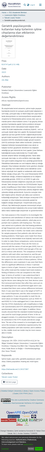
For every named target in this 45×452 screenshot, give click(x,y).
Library (25, 391)
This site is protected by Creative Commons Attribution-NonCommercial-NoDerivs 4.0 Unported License (23, 403)
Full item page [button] (10, 382)
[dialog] (22, 443)
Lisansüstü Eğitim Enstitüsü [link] (14, 15)
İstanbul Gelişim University (11, 391)
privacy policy (28, 444)
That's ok (38, 449)
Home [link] (4, 12)
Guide (16, 393)
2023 (4, 72)
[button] (11, 5)
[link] (10, 64)
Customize (5, 449)
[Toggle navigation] (40, 5)
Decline (31, 449)
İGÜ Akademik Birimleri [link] (18, 12)
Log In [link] (32, 5)
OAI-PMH (23, 393)
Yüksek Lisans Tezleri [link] (12, 18)
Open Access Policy (37, 391)
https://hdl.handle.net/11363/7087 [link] (15, 369)
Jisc (30, 393)
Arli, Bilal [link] (5, 80)
